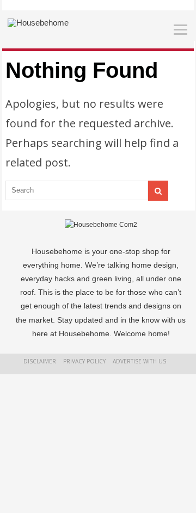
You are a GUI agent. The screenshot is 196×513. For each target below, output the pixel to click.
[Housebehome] (38, 22)
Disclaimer (39, 361)
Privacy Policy (84, 361)
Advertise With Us (139, 361)
